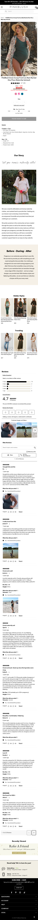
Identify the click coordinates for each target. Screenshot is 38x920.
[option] (19, 49)
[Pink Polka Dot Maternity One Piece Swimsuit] (16, 94)
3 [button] (4, 22)
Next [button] (35, 49)
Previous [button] (2, 49)
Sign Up (19, 888)
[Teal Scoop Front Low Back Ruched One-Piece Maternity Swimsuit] (22, 94)
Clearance (19, 87)
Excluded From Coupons (19, 88)
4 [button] (5, 22)
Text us (9, 873)
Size (19, 99)
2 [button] (3, 22)
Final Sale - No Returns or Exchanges (19, 90)
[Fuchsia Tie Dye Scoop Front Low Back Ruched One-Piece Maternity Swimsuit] (19, 94)
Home (2, 17)
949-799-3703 (15, 873)
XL (24, 102)
